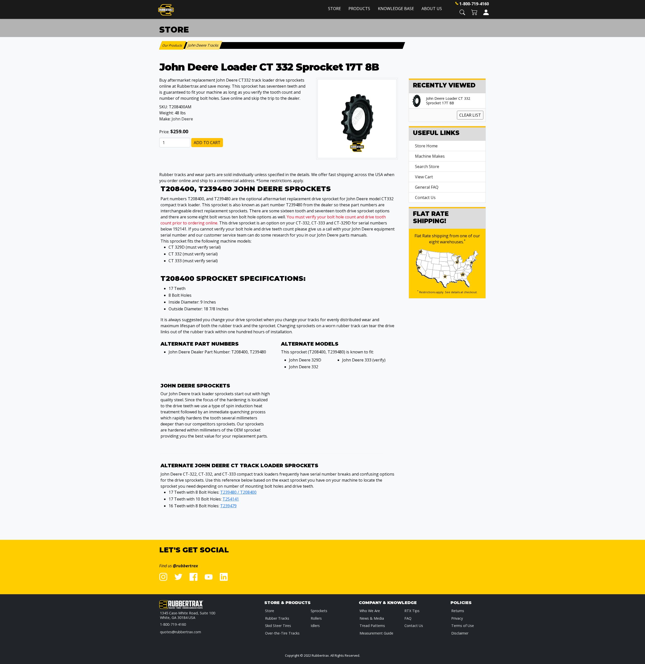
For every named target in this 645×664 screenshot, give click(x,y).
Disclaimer (459, 633)
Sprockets (319, 610)
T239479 (228, 506)
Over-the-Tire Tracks (282, 633)
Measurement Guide (376, 633)
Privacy (457, 618)
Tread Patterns (372, 625)
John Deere (182, 119)
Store (334, 8)
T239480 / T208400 (238, 492)
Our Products (173, 45)
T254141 (230, 499)
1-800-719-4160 (474, 4)
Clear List (470, 115)
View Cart (424, 177)
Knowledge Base (396, 8)
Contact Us (425, 197)
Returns (457, 610)
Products (359, 8)
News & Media (372, 618)
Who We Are (370, 610)
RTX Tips (412, 610)
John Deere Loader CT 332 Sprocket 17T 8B (448, 100)
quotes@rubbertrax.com (180, 631)
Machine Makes (430, 156)
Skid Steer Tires (278, 625)
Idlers (315, 625)
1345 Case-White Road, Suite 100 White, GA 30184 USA (187, 615)
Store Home (426, 146)
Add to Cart (207, 142)
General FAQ (426, 187)
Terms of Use (462, 625)
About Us (432, 8)
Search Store (427, 166)
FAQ (407, 618)
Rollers (316, 618)
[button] (462, 12)
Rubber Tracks (277, 618)
